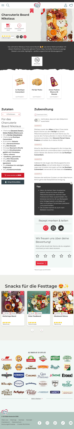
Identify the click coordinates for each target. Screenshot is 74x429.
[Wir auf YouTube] (71, 423)
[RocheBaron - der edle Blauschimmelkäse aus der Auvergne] (31, 384)
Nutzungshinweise (8, 424)
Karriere (22, 420)
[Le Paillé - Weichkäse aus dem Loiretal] (31, 392)
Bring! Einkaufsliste (14, 182)
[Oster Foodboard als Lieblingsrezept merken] (47, 293)
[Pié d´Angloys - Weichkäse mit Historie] (19, 392)
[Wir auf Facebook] (39, 423)
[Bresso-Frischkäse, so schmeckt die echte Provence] (55, 358)
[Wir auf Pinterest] (55, 423)
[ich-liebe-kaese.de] (4, 412)
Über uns (4, 420)
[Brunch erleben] (55, 367)
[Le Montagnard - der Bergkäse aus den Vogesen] (6, 392)
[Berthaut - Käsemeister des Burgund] (67, 392)
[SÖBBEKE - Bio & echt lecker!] (19, 375)
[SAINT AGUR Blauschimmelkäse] (67, 367)
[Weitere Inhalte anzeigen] (41, 330)
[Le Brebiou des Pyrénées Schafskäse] (67, 384)
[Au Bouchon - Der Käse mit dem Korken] (6, 383)
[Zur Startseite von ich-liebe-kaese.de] (37, 5)
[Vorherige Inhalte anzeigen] (32, 330)
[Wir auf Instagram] (47, 423)
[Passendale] (43, 384)
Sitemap (13, 420)
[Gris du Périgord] (43, 375)
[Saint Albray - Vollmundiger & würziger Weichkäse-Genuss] (18, 367)
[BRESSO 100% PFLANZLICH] (67, 358)
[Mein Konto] (65, 5)
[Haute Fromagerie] (6, 375)
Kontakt (29, 420)
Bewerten (40, 263)
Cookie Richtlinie (23, 424)
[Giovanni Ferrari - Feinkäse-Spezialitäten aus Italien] (43, 358)
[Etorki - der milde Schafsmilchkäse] (67, 375)
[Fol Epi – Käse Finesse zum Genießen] (19, 358)
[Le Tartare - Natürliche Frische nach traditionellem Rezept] (55, 375)
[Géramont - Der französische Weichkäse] (6, 359)
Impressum (5, 422)
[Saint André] (7, 367)
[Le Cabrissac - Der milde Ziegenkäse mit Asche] (43, 392)
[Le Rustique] (31, 367)
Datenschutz (17, 422)
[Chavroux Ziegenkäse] (31, 358)
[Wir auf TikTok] (63, 423)
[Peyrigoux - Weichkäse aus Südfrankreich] (19, 384)
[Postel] (55, 384)
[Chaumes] (31, 375)
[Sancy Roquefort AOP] (55, 392)
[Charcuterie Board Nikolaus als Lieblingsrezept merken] (31, 11)
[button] (21, 36)
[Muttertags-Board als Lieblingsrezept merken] (22, 293)
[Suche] (7, 5)
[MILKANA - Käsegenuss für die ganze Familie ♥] (43, 367)
